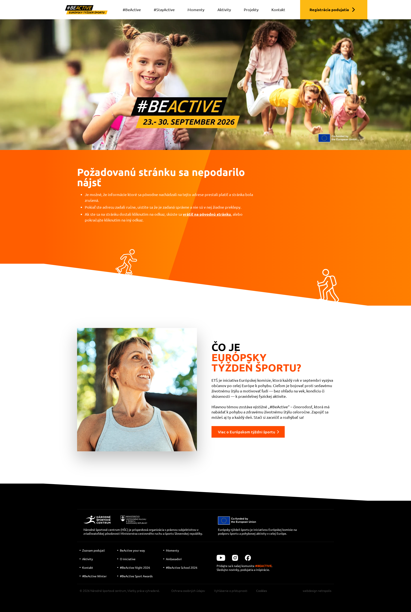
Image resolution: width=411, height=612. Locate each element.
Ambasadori (174, 559)
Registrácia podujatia (329, 9)
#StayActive (164, 9)
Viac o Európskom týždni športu (246, 431)
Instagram (235, 558)
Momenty (196, 9)
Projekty (251, 9)
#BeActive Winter (94, 576)
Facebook (248, 558)
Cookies (261, 591)
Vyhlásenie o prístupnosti (230, 590)
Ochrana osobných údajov (188, 590)
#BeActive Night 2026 (135, 567)
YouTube (221, 558)
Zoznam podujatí (93, 550)
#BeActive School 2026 (181, 567)
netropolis (324, 590)
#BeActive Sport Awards (136, 576)
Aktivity (224, 9)
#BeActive (132, 9)
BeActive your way (132, 550)
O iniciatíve (128, 559)
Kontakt (278, 9)
